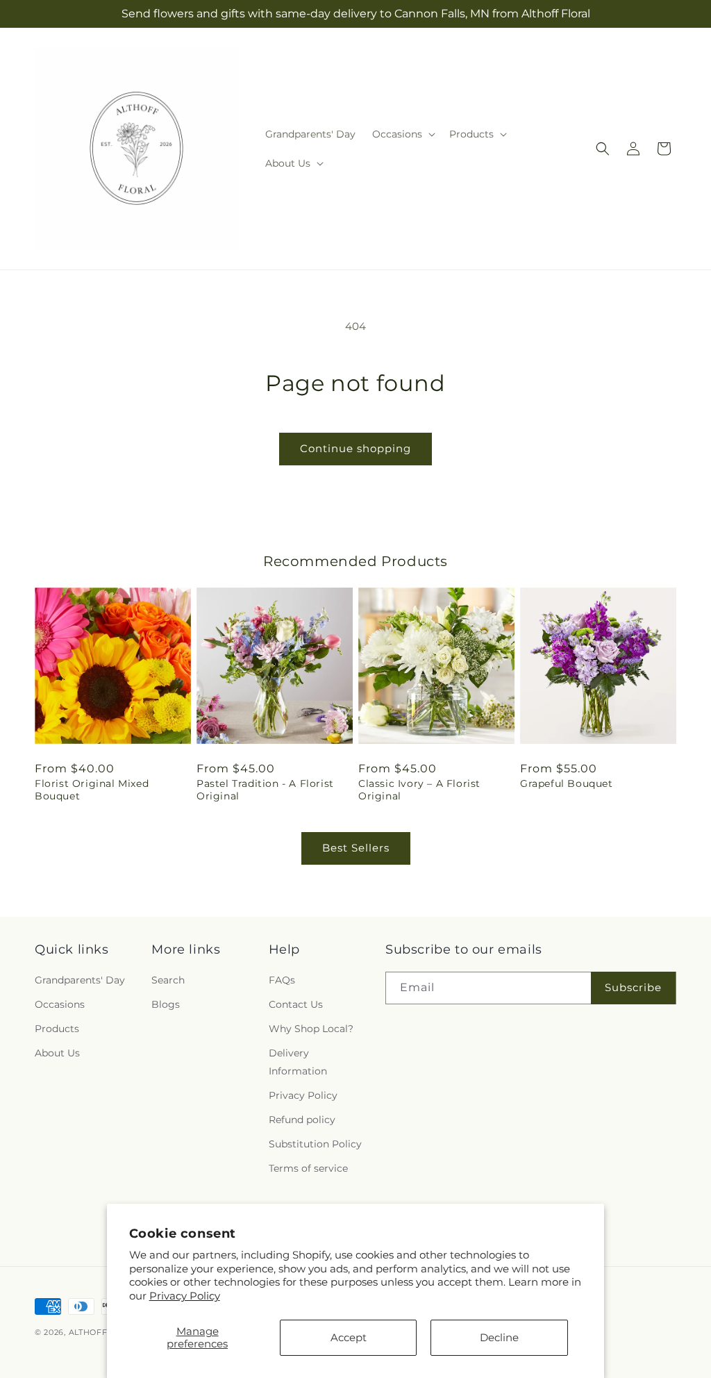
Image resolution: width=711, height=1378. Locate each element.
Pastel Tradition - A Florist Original (265, 789)
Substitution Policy (315, 1144)
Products (57, 1028)
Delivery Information (298, 1062)
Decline (499, 1337)
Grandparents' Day (80, 980)
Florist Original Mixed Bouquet (92, 789)
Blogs (165, 1004)
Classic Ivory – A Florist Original (419, 789)
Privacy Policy (184, 1295)
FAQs (282, 980)
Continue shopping (355, 448)
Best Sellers (356, 847)
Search (168, 980)
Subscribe (633, 987)
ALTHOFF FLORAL (106, 1332)
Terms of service (308, 1168)
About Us (57, 1053)
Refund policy (302, 1119)
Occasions (60, 1004)
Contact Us (296, 1004)
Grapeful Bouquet (566, 783)
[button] (402, 134)
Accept (349, 1337)
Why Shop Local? (311, 1028)
